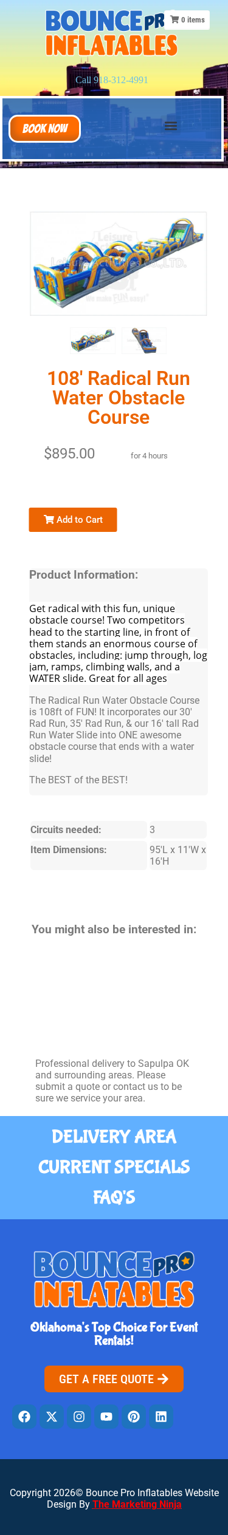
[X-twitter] (52, 1416)
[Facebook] (24, 1416)
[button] (45, 129)
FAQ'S (114, 1197)
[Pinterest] (134, 1416)
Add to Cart (78, 519)
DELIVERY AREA (114, 1137)
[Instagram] (79, 1416)
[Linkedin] (161, 1416)
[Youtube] (106, 1416)
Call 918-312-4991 (111, 80)
